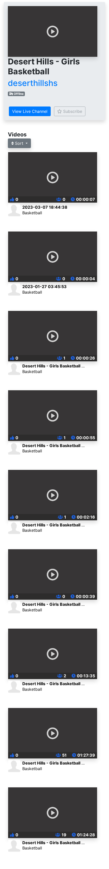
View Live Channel (29, 111)
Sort (19, 143)
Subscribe (72, 111)
